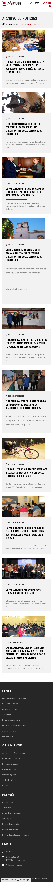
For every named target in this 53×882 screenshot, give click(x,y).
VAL (31, 3)
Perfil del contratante (11, 758)
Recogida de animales (11, 703)
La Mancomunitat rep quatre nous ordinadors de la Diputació (23, 591)
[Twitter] (43, 3)
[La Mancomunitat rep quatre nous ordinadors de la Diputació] (26, 568)
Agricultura (6, 714)
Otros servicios (8, 736)
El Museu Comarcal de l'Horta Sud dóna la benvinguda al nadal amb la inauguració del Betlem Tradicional (26, 405)
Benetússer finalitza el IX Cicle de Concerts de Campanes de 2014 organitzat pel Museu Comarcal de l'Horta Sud (24, 129)
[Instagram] (46, 3)
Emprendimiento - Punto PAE (14, 698)
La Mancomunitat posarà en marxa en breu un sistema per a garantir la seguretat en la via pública (25, 192)
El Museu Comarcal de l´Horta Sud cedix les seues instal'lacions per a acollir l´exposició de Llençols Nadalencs (26, 343)
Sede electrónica (9, 780)
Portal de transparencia (11, 813)
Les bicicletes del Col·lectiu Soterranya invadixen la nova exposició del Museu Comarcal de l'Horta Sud (26, 473)
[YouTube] (49, 3)
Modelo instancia (9, 769)
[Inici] (3, 24)
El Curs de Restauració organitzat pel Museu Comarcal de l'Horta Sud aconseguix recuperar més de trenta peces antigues (26, 67)
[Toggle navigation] (4, 3)
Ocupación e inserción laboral (14, 725)
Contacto (6, 785)
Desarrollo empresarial (11, 720)
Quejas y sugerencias (10, 774)
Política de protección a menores (15, 835)
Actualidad (13, 24)
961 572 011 (10, 851)
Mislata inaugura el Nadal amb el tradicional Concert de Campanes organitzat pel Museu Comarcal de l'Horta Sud (24, 255)
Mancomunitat (8, 802)
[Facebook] (41, 3)
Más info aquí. (25, 880)
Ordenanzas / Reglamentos (13, 753)
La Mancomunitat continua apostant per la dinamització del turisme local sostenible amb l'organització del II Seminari (25, 533)
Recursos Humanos (10, 764)
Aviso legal (6, 818)
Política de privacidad (11, 824)
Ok (18, 880)
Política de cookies (10, 829)
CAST (37, 3)
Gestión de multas (9, 731)
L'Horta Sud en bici (9, 709)
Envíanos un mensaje (14, 865)
